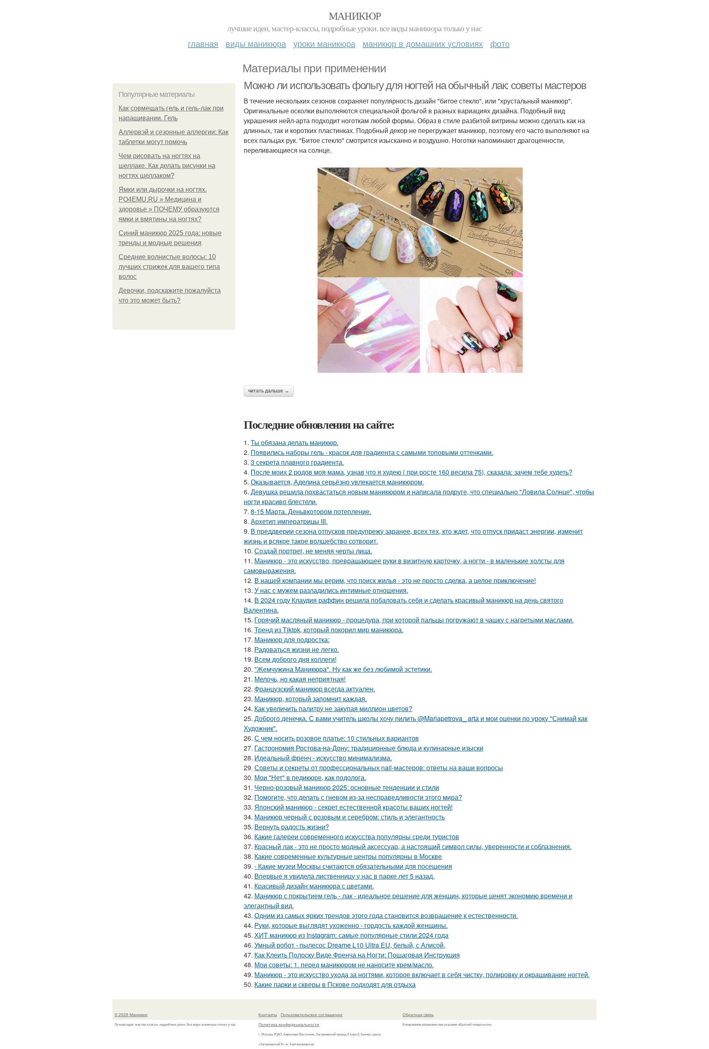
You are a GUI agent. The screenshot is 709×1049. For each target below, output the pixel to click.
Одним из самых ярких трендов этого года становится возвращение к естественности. (386, 915)
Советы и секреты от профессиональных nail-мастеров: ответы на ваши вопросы (378, 767)
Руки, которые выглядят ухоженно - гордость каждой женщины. (351, 925)
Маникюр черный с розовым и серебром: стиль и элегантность (349, 817)
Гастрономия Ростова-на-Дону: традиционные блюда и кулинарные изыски (368, 748)
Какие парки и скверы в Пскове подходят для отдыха (335, 984)
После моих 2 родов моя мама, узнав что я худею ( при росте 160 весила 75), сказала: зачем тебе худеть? (411, 472)
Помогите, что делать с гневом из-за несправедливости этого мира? (358, 797)
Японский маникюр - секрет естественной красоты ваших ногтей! (353, 807)
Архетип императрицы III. (289, 521)
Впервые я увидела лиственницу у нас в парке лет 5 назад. (344, 876)
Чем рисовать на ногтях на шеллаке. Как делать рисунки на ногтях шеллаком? (167, 165)
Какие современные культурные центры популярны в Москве (348, 856)
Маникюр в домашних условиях (423, 43)
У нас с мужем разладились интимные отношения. (331, 590)
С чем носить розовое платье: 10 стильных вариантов (336, 738)
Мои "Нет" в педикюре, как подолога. (310, 777)
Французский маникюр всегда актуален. (314, 688)
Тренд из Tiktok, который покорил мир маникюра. (328, 629)
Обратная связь (418, 1014)
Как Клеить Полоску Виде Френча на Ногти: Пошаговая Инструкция (357, 954)
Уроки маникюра (324, 43)
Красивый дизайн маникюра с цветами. (314, 886)
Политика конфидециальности (288, 1024)
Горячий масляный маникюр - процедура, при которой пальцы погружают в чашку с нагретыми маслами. (414, 619)
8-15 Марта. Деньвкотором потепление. (311, 511)
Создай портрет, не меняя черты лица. (313, 550)
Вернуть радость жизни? (291, 826)
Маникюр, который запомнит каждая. (310, 698)
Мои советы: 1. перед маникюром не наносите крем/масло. (344, 964)
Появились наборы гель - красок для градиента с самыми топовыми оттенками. (372, 452)
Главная (203, 43)
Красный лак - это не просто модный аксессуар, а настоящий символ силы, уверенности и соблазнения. (413, 846)
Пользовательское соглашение (312, 1014)
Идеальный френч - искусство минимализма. (323, 757)
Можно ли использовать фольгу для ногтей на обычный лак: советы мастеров (415, 85)
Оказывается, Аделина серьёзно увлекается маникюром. (337, 482)
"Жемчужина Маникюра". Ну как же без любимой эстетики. (343, 669)
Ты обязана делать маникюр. (294, 442)
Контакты (267, 1014)
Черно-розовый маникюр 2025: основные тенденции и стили (346, 787)
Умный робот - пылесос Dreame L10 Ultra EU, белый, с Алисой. (349, 945)
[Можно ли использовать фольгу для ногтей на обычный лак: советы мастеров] (420, 270)
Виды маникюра (256, 43)
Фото (500, 43)
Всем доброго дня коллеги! (295, 659)
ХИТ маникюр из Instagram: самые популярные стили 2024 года (351, 935)
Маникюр (355, 16)
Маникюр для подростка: (291, 639)
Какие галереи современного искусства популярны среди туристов (356, 836)
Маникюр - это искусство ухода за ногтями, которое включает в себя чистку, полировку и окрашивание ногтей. (422, 974)
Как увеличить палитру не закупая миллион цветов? (333, 708)
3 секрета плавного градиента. (297, 462)
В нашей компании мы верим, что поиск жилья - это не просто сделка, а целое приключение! (395, 580)
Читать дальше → (268, 391)
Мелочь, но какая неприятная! (299, 679)
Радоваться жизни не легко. (296, 649)
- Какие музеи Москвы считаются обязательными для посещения (353, 866)
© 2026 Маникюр (131, 1014)
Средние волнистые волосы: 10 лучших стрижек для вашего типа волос (169, 266)
